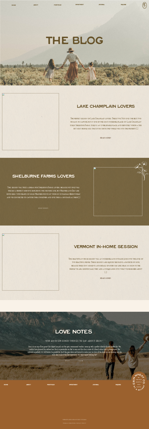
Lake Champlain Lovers (106, 106)
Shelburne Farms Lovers (43, 176)
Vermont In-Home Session (106, 246)
